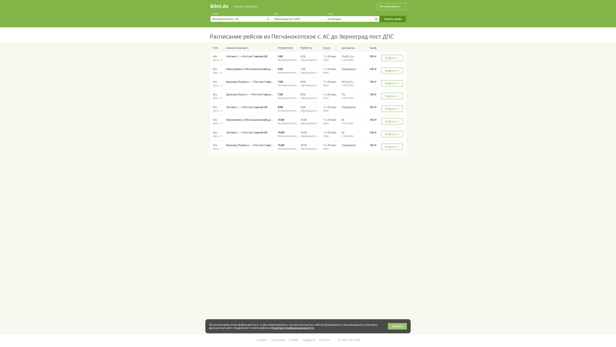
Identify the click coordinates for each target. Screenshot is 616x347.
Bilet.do (219, 6)
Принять (397, 326)
